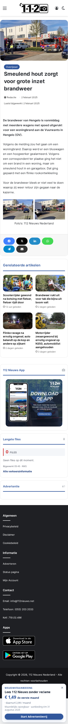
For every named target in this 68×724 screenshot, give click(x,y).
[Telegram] (9, 249)
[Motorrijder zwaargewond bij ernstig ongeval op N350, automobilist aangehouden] (50, 321)
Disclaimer (9, 534)
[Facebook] (9, 241)
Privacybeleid (10, 526)
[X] (22, 241)
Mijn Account (10, 580)
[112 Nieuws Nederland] (34, 8)
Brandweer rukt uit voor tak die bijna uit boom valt (49, 299)
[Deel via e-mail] (22, 249)
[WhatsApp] (47, 241)
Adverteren (9, 563)
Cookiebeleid (10, 542)
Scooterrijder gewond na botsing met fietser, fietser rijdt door (17, 299)
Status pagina (11, 571)
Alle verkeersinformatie (17, 471)
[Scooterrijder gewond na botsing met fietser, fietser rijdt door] (17, 283)
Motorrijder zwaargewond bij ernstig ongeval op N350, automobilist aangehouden (48, 340)
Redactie (11, 97)
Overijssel (12, 66)
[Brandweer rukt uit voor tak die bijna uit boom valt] (50, 283)
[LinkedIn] (34, 241)
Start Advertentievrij (34, 716)
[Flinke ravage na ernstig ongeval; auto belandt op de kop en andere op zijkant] (17, 321)
